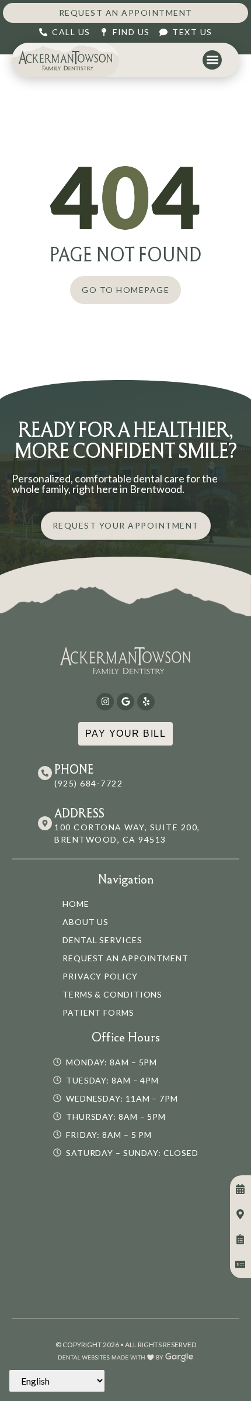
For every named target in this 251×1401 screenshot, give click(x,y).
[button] (212, 60)
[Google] (125, 701)
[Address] (45, 823)
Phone (74, 769)
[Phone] (45, 773)
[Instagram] (105, 701)
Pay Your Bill (125, 734)
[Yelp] (146, 701)
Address (79, 813)
